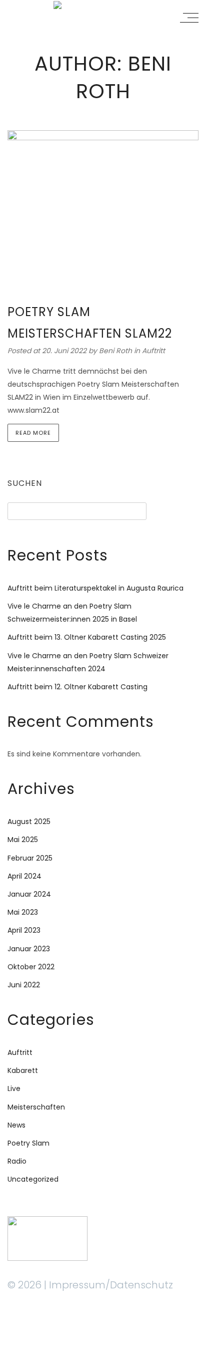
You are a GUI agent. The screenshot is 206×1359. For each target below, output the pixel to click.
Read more (33, 433)
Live (14, 1088)
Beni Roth (116, 351)
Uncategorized (33, 1179)
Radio (17, 1161)
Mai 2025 (23, 840)
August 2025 (29, 822)
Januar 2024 (29, 894)
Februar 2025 (30, 858)
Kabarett (23, 1070)
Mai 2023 (23, 912)
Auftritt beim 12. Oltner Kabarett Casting (78, 687)
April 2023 (24, 930)
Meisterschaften (36, 1107)
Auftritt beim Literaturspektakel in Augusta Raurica (96, 588)
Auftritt (153, 351)
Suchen (25, 483)
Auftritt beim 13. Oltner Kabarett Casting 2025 (87, 637)
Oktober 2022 (31, 967)
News (17, 1125)
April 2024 (25, 876)
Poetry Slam (29, 1143)
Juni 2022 (24, 985)
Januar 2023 (29, 949)
